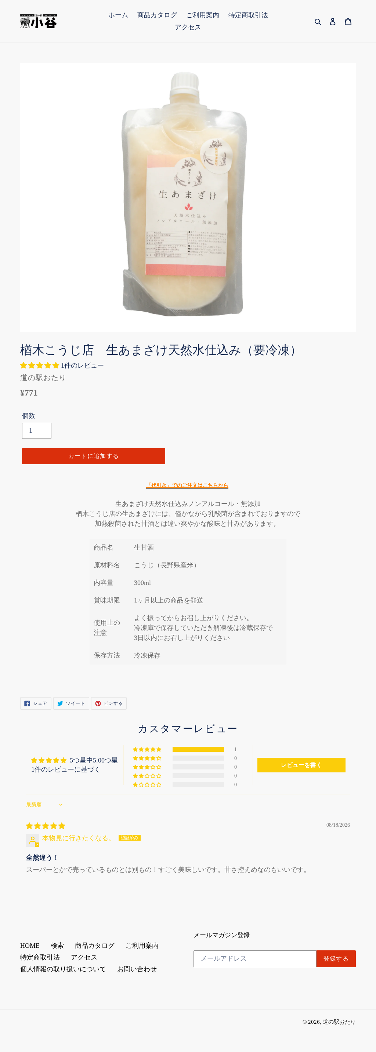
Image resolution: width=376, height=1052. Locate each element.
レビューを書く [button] (301, 765)
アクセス (84, 957)
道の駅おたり (339, 1022)
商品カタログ (95, 945)
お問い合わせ (137, 969)
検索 (57, 945)
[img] (45, 826)
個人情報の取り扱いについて (63, 969)
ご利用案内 (142, 945)
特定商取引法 (40, 957)
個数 (28, 415)
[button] (40, 365)
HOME (30, 945)
